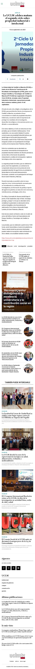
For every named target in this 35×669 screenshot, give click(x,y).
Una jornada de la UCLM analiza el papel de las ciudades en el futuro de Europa (25, 258)
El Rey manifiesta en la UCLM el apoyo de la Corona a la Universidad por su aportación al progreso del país (17, 637)
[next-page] (30, 274)
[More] (28, 79)
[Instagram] (9, 568)
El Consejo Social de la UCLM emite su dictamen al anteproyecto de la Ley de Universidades (11, 344)
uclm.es (17, 12)
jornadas (29, 246)
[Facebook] (4, 568)
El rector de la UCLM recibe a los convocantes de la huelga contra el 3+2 (17, 644)
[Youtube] (18, 568)
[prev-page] (27, 274)
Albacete (9, 246)
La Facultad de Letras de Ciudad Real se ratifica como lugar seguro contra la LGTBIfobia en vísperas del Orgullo (17, 415)
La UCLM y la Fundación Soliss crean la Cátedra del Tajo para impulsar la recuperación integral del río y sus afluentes (9, 260)
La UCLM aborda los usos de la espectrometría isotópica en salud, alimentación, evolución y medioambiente (12, 319)
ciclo (15, 246)
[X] (13, 568)
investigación (22, 246)
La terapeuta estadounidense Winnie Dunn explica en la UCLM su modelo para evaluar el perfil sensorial (17, 631)
